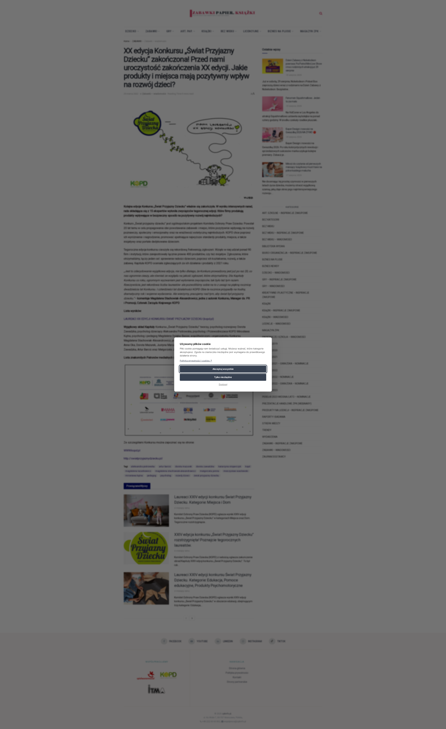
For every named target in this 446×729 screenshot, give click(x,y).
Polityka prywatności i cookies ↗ (196, 360)
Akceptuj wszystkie (223, 369)
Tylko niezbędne (223, 377)
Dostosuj (223, 384)
